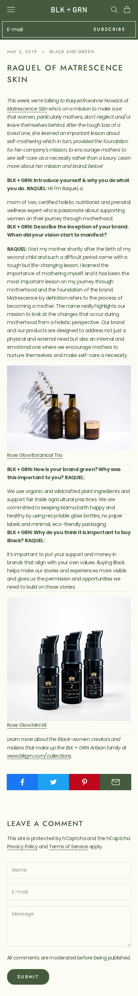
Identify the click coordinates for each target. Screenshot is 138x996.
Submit (28, 976)
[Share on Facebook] (22, 782)
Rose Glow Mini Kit (27, 725)
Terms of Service (68, 846)
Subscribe (109, 29)
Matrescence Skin (27, 108)
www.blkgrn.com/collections (39, 755)
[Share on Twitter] (53, 782)
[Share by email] (115, 782)
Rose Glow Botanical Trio (35, 455)
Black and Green (72, 52)
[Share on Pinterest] (84, 782)
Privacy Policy (22, 846)
